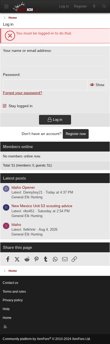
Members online (18, 146)
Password (11, 74)
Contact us (10, 283)
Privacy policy (13, 300)
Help (6, 309)
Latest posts (14, 178)
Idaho (16, 224)
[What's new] (94, 6)
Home (7, 318)
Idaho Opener (23, 187)
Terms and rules (14, 291)
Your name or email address (27, 50)
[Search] (104, 6)
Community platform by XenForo (47, 339)
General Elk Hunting (26, 197)
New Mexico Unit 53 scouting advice (41, 206)
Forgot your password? (22, 93)
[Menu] (6, 6)
